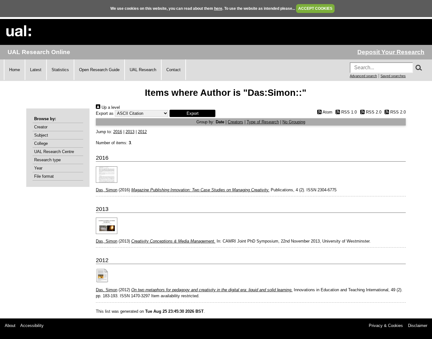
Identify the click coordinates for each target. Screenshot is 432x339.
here (218, 8)
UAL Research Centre (54, 151)
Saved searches (393, 76)
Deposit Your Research (390, 52)
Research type (47, 159)
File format (44, 176)
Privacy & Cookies (386, 325)
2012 (142, 131)
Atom (327, 112)
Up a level (110, 107)
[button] (192, 113)
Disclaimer (417, 325)
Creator (40, 127)
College (41, 143)
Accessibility (32, 325)
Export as (105, 113)
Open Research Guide (99, 69)
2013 (130, 131)
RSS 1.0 (348, 112)
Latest (35, 69)
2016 (117, 131)
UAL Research (143, 69)
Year (38, 168)
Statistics (60, 69)
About (10, 325)
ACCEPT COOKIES (315, 8)
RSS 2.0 (373, 112)
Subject (41, 135)
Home (14, 69)
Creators (235, 122)
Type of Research (263, 122)
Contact (173, 69)
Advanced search (363, 76)
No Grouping (293, 122)
